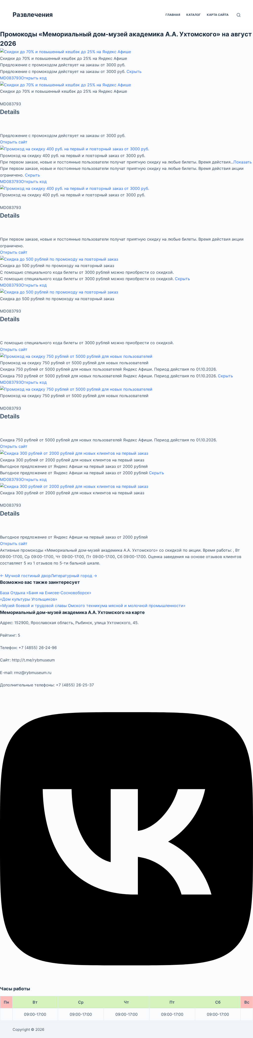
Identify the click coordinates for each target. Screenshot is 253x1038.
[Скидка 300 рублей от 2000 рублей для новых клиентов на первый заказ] (74, 453)
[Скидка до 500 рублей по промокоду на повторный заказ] (59, 258)
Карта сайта (218, 15)
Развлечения (33, 14)
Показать (242, 161)
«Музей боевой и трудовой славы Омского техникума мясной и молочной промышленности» (93, 605)
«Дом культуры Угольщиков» (28, 599)
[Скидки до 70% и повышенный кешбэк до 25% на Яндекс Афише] (65, 51)
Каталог (193, 15)
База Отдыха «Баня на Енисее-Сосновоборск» (45, 592)
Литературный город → (74, 575)
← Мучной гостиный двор (25, 575)
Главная (173, 15)
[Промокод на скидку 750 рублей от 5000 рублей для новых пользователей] (76, 355)
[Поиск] (238, 15)
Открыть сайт (13, 141)
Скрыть (134, 71)
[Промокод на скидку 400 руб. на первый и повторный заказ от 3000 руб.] (74, 148)
